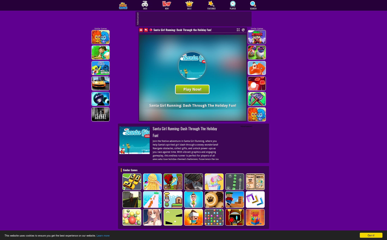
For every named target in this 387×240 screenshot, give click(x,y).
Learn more (103, 235)
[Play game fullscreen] (238, 30)
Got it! (371, 235)
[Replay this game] (243, 30)
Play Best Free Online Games (130, 5)
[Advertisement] (195, 19)
